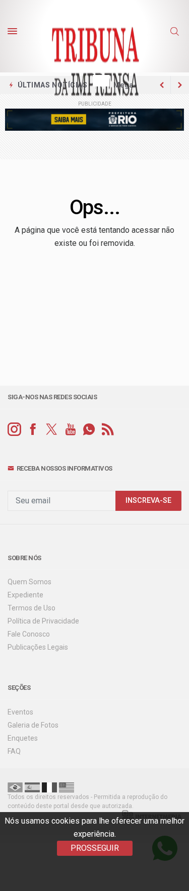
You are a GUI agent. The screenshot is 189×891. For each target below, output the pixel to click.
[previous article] (180, 85)
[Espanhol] (32, 786)
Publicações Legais (38, 647)
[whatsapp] (89, 429)
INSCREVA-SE (148, 500)
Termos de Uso (31, 608)
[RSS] (107, 429)
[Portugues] (15, 786)
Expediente (25, 595)
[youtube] (70, 429)
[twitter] (51, 429)
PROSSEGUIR (95, 848)
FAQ (14, 751)
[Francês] (49, 786)
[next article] (162, 85)
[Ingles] (66, 786)
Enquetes (23, 738)
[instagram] (14, 429)
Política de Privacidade (43, 621)
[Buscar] (175, 31)
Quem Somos (29, 582)
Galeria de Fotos (33, 725)
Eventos (20, 712)
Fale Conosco (29, 634)
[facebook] (33, 429)
